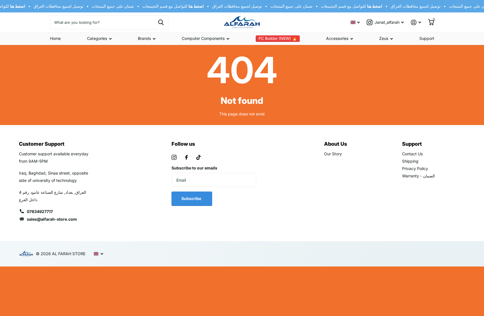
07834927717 (40, 211)
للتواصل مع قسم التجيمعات (171, 6)
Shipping (410, 161)
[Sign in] (416, 22)
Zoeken (161, 22)
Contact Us (412, 153)
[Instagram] (174, 157)
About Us (335, 144)
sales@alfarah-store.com (52, 219)
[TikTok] (198, 157)
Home (55, 38)
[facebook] (186, 157)
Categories (97, 38)
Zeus (383, 38)
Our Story (333, 153)
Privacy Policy (415, 168)
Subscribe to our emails (194, 167)
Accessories (337, 38)
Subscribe (191, 198)
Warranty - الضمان (418, 175)
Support (426, 38)
